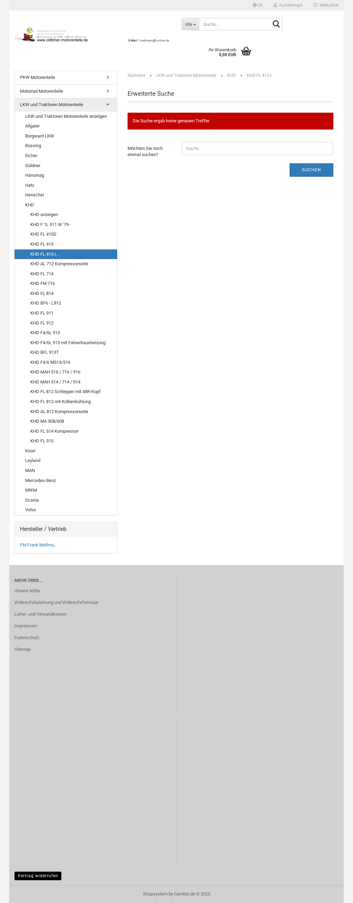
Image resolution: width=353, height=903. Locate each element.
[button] (258, 5)
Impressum (25, 625)
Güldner (32, 165)
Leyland (32, 460)
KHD (29, 204)
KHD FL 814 (41, 293)
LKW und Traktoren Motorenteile (51, 104)
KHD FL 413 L (43, 254)
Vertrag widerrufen (38, 875)
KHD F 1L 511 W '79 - (50, 224)
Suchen (311, 169)
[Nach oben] (334, 892)
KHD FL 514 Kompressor (54, 431)
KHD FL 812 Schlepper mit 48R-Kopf (65, 391)
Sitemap (22, 649)
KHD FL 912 (41, 323)
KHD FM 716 (42, 283)
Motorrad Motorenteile (41, 91)
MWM (31, 490)
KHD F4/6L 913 (45, 332)
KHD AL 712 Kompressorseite (59, 263)
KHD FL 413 (41, 244)
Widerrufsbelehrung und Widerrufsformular (56, 602)
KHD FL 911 (41, 313)
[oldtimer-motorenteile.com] (92, 34)
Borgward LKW (39, 135)
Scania (32, 500)
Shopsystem (155, 893)
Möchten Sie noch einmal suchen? (145, 151)
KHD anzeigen (44, 214)
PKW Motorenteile (37, 77)
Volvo (30, 509)
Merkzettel (328, 5)
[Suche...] (276, 24)
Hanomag (34, 175)
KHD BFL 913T (44, 352)
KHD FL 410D (43, 234)
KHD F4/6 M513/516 (50, 362)
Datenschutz (26, 637)
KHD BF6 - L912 (45, 303)
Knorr (30, 450)
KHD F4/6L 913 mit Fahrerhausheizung (67, 342)
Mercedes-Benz (40, 480)
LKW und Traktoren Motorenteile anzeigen (66, 116)
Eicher (31, 155)
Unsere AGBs (27, 590)
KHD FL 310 (41, 440)
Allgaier (32, 126)
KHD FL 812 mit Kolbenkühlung (60, 401)
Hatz (29, 185)
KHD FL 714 (41, 273)
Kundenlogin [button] (290, 5)
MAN (30, 470)
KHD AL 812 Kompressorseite (59, 411)
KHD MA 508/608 (47, 421)
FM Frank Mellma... (38, 544)
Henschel (34, 194)
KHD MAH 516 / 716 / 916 (55, 371)
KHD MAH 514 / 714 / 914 (55, 381)
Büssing (33, 145)
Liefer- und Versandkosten (40, 614)
